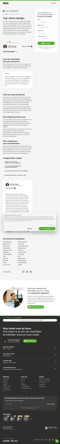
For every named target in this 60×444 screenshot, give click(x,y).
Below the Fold (6, 244)
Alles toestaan (47, 228)
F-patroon (20, 250)
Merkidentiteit (21, 258)
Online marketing (7, 390)
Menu (54, 3)
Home (4, 317)
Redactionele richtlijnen (44, 379)
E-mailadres (40, 30)
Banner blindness (22, 241)
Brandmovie (6, 246)
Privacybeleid (42, 382)
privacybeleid (46, 48)
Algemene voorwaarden (44, 380)
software (5, 125)
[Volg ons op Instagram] (49, 439)
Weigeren (29, 228)
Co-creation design (23, 246)
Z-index (20, 264)
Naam (39, 19)
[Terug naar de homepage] (6, 3)
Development (6, 379)
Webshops (5, 382)
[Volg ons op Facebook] (46, 439)
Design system (7, 248)
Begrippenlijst (9, 317)
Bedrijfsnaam (40, 25)
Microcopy (5, 260)
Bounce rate (21, 244)
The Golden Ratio (22, 262)
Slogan (5, 262)
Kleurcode (5, 258)
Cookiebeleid (42, 384)
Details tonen (50, 225)
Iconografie (21, 254)
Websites (5, 380)
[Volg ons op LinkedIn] (52, 439)
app (21, 76)
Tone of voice (6, 264)
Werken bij (23, 384)
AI (3, 391)
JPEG (4, 256)
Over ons (23, 380)
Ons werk (23, 379)
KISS (19, 256)
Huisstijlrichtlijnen (7, 254)
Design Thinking (22, 248)
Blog (22, 382)
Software (5, 384)
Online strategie (6, 386)
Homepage (6, 252)
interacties (22, 82)
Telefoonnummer (41, 36)
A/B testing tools (7, 241)
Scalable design (22, 260)
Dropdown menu (7, 250)
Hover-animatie (22, 252)
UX (12, 32)
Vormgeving (6, 388)
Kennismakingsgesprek (26, 388)
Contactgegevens (25, 386)
